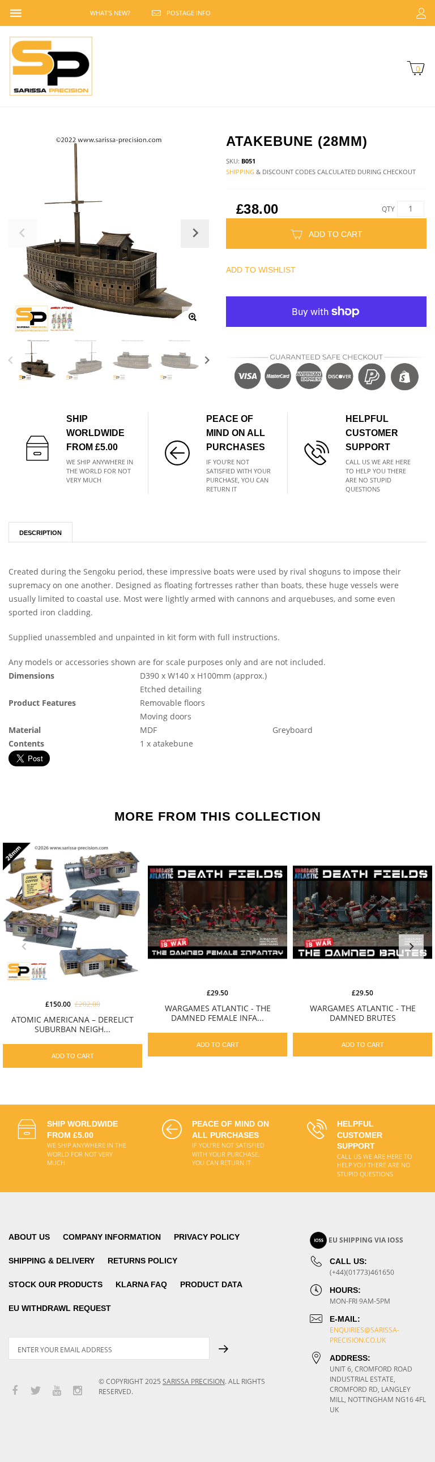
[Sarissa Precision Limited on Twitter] (35, 1391)
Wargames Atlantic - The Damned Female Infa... (218, 1013)
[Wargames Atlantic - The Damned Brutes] (362, 912)
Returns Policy (142, 1260)
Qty (388, 209)
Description (40, 532)
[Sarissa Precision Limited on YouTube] (56, 1391)
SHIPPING (240, 171)
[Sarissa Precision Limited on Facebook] (14, 1391)
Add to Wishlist (261, 269)
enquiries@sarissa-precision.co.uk (364, 1335)
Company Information (112, 1236)
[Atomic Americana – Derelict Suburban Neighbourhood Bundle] (72, 912)
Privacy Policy (207, 1236)
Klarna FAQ (141, 1284)
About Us (29, 1236)
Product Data (211, 1284)
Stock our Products (55, 1284)
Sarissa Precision (194, 1381)
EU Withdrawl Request (59, 1308)
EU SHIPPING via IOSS (366, 1240)
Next (207, 360)
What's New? (110, 12)
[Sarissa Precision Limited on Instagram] (77, 1391)
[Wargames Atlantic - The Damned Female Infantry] (217, 912)
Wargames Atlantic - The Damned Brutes (363, 1013)
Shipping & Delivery (51, 1260)
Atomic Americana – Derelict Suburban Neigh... (72, 1024)
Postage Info (189, 12)
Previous (10, 360)
